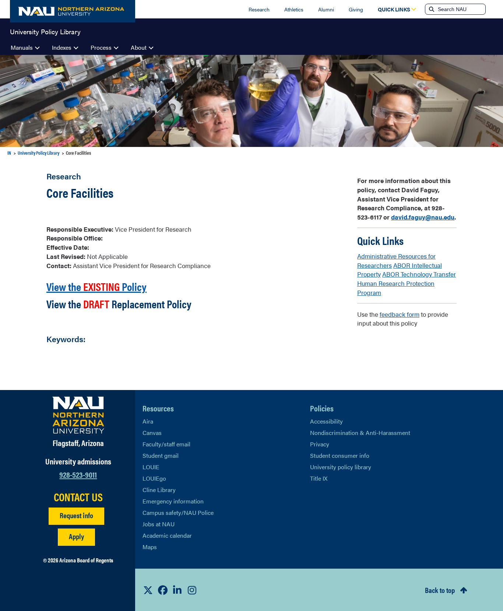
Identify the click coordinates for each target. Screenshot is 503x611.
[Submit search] (430, 9)
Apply (76, 536)
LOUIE (151, 466)
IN (9, 152)
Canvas (152, 432)
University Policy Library (45, 31)
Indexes (61, 47)
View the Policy (96, 286)
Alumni (326, 9)
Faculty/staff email (166, 443)
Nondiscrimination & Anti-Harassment (360, 432)
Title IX (318, 478)
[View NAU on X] (148, 590)
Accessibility (326, 421)
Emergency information (173, 501)
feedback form (399, 314)
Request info (76, 515)
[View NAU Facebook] (162, 590)
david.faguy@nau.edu (422, 217)
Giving (356, 9)
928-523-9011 (78, 474)
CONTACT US (78, 497)
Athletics (293, 9)
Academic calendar (167, 535)
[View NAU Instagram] (192, 590)
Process (101, 47)
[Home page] (72, 11)
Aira (148, 421)
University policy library (340, 466)
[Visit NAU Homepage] (78, 415)
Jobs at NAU (159, 523)
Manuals (22, 47)
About (139, 47)
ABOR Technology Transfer (419, 274)
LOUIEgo (154, 478)
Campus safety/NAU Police (178, 512)
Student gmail (161, 455)
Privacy (319, 443)
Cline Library (159, 489)
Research (259, 9)
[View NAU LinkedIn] (177, 590)
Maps (150, 546)
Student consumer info (339, 455)
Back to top (440, 589)
